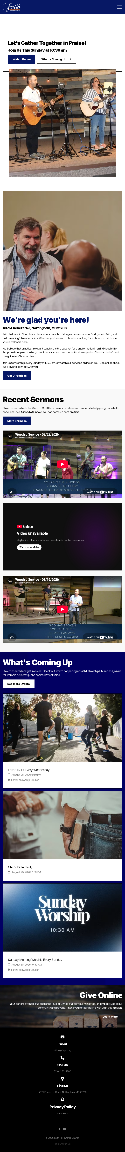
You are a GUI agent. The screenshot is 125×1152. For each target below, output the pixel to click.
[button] (119, 7)
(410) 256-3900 (62, 1071)
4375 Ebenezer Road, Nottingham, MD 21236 (63, 1092)
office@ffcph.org (62, 1050)
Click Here (62, 1113)
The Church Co (63, 1143)
